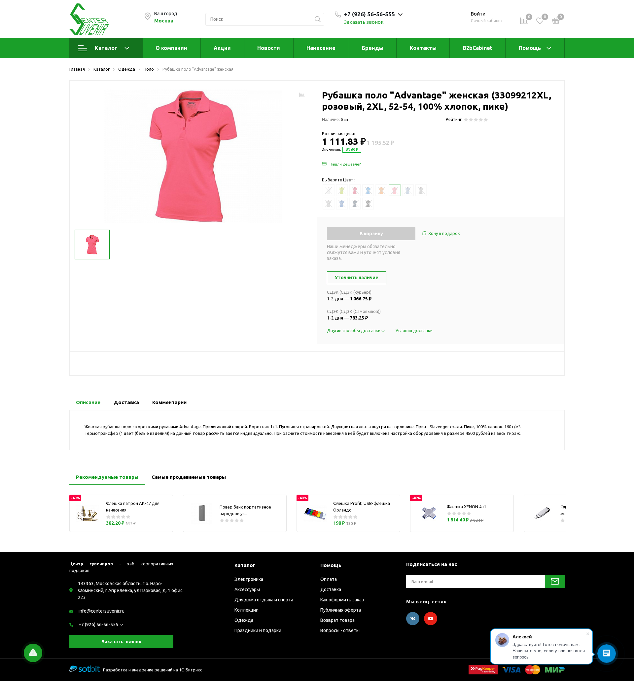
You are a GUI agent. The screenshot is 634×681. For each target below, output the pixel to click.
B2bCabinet (477, 48)
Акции (222, 48)
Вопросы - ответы (340, 630)
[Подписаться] (555, 581)
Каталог (106, 48)
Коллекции (246, 610)
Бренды (372, 48)
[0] (556, 22)
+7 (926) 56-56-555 (98, 624)
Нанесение (320, 48)
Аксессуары (247, 589)
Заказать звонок (364, 22)
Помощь (530, 48)
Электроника (248, 579)
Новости (268, 48)
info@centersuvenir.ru (101, 611)
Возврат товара (337, 620)
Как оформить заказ (342, 599)
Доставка (330, 589)
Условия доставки (414, 330)
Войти (478, 14)
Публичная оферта (340, 610)
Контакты (423, 48)
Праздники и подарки (257, 630)
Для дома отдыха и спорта (263, 599)
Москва (163, 20)
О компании (171, 48)
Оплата (328, 579)
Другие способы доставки (354, 330)
